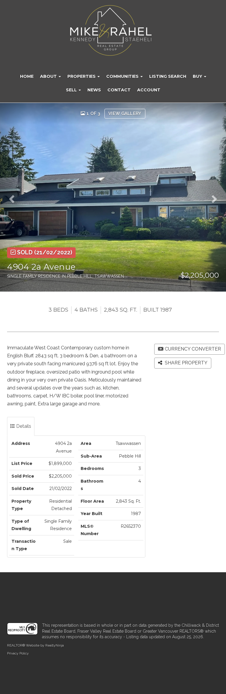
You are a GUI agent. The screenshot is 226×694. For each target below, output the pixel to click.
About (49, 76)
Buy (198, 76)
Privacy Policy (18, 653)
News (94, 90)
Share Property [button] (185, 363)
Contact (119, 90)
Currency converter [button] (193, 349)
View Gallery (125, 113)
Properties (82, 76)
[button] (13, 197)
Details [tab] (23, 426)
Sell (72, 90)
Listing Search (167, 76)
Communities (123, 76)
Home (27, 76)
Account (148, 90)
